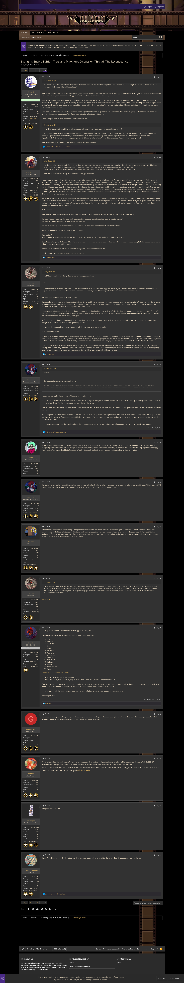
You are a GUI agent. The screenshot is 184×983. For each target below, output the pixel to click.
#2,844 (159, 365)
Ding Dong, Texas (36, 888)
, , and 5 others (57, 147)
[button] (44, 33)
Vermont (36, 560)
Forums (71, 962)
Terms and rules (128, 949)
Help (152, 949)
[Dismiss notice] (160, 45)
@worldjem (46, 599)
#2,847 (159, 527)
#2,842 (159, 157)
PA (38, 839)
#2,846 (159, 482)
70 (37, 70)
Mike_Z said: (48, 161)
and (56, 432)
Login (119, 962)
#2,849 (159, 628)
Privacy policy (142, 949)
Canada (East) (34, 662)
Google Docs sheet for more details (55, 673)
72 (45, 70)
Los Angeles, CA (35, 116)
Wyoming (35, 301)
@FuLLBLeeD (83, 770)
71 (41, 70)
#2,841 (159, 77)
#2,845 (159, 442)
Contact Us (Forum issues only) (108, 949)
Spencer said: (48, 81)
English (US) (61, 949)
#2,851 (159, 759)
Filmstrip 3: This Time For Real (39, 949)
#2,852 (159, 806)
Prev (25, 70)
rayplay (25, 65)
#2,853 (159, 855)
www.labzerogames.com (38, 118)
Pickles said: (48, 582)
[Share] (154, 77)
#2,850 (159, 714)
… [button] (34, 70)
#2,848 (159, 578)
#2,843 (159, 268)
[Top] (157, 949)
